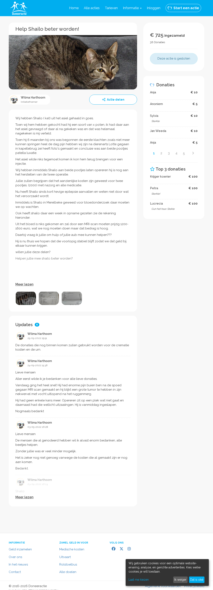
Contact (15, 572)
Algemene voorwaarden (163, 586)
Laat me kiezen (139, 579)
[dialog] (167, 572)
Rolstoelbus (68, 564)
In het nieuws (18, 564)
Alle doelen (67, 572)
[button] (132, 8)
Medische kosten (71, 549)
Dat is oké (196, 579)
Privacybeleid (194, 586)
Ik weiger (180, 579)
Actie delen (115, 99)
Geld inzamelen (20, 549)
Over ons (15, 557)
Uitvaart (65, 557)
